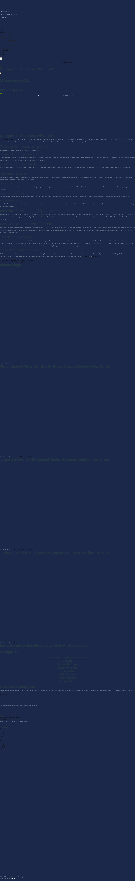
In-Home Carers (28, 550)
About (2, 30)
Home (1, 29)
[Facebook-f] (2, 710)
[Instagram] (7, 710)
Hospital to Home (7, 37)
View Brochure (4, 50)
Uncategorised (12, 90)
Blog (1, 56)
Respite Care (6, 48)
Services (2, 32)
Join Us (2, 52)
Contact (2, 54)
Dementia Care (6, 35)
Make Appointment (67, 63)
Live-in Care (5, 43)
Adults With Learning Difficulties (23, 457)
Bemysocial (11, 878)
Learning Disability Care (9, 40)
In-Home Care (18, 550)
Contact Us (3, 694)
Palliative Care (6, 45)
